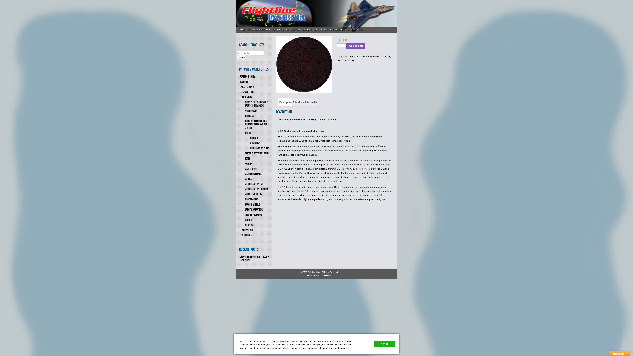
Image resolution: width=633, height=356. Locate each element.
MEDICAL (249, 179)
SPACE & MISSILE (252, 204)
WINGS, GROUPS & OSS (259, 148)
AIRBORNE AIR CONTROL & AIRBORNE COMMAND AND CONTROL (256, 124)
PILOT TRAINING (251, 199)
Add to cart (356, 45)
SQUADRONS (255, 143)
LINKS (350, 30)
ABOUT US (278, 30)
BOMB (247, 158)
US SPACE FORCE (247, 92)
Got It (384, 344)
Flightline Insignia (316, 16)
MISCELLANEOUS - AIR (254, 184)
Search (241, 57)
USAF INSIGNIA (246, 97)
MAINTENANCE (251, 169)
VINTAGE (248, 220)
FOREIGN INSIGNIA (247, 76)
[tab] (285, 102)
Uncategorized (247, 87)
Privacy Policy (313, 275)
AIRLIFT (248, 133)
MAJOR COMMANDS (253, 174)
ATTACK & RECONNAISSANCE (257, 153)
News (360, 30)
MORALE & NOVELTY (253, 194)
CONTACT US (293, 30)
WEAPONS (249, 225)
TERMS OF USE (311, 30)
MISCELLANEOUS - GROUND (256, 189)
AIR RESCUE (250, 116)
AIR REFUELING (251, 111)
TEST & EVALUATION (253, 215)
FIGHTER (248, 163)
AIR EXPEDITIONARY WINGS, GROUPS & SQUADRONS (257, 104)
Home (242, 30)
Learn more (343, 348)
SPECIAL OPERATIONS (254, 209)
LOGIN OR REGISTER (259, 30)
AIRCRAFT (254, 138)
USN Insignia (246, 235)
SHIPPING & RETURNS (333, 30)
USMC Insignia (246, 230)
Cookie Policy (326, 275)
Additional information (305, 102)
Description (285, 102)
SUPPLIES (244, 82)
